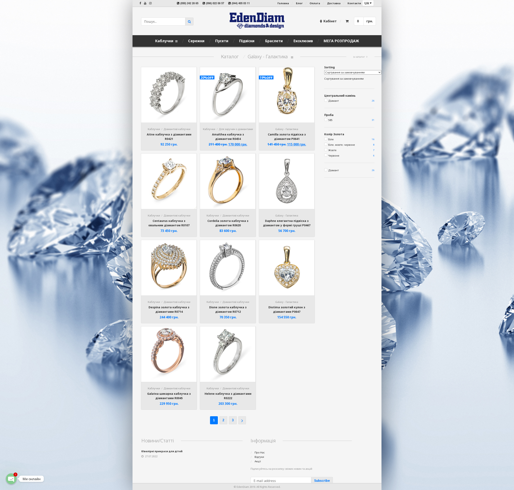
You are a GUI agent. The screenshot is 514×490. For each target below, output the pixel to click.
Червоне (333, 155)
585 (330, 120)
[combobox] (344, 78)
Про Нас (260, 452)
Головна (283, 3)
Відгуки (259, 457)
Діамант (333, 101)
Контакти (354, 3)
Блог (299, 3)
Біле (331, 139)
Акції (258, 461)
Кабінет (330, 21)
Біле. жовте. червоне (341, 145)
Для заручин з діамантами (236, 129)
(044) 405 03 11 (241, 3)
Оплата (315, 3)
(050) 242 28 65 (189, 3)
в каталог (359, 56)
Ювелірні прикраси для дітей (162, 451)
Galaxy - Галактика (286, 129)
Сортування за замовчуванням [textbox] (344, 78)
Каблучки (154, 129)
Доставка (334, 3)
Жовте (332, 150)
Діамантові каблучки (177, 129)
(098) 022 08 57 (215, 3)
